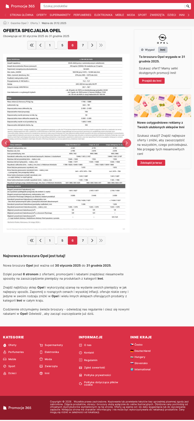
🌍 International (140, 369)
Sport (142, 14)
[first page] (31, 45)
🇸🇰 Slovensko (139, 363)
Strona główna (21, 14)
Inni (182, 14)
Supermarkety (60, 14)
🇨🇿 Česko (136, 344)
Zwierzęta (157, 14)
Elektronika (103, 14)
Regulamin (90, 360)
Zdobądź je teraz (151, 162)
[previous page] (40, 45)
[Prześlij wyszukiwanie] (188, 6)
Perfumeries (82, 14)
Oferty (41, 14)
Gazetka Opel (19, 23)
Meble (119, 14)
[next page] (92, 45)
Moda (131, 14)
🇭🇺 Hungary (137, 356)
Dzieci (171, 14)
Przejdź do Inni (151, 80)
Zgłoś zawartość (94, 367)
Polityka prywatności (97, 375)
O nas (88, 345)
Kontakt (89, 352)
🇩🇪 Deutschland (140, 350)
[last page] (101, 45)
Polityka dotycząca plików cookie (101, 383)
